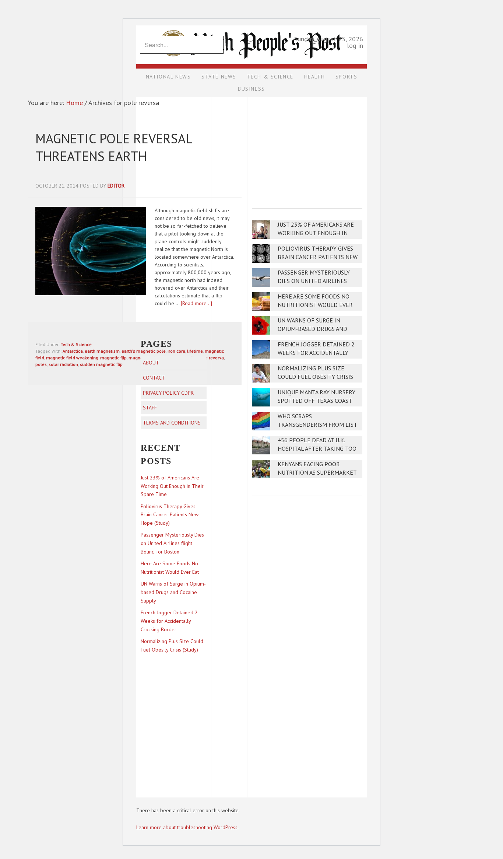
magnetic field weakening (72, 357)
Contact (154, 377)
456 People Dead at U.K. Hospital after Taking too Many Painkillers (317, 448)
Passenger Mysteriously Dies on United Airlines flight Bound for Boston (316, 281)
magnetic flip (113, 357)
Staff (150, 407)
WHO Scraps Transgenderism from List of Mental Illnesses (317, 424)
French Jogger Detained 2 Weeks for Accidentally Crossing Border (316, 353)
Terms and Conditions (172, 422)
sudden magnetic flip (101, 364)
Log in (355, 45)
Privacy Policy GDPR (168, 393)
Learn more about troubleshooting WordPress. (187, 827)
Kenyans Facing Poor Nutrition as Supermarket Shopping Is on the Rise (317, 472)
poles (41, 364)
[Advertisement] (307, 148)
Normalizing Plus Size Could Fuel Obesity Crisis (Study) (315, 376)
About (151, 362)
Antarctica (73, 351)
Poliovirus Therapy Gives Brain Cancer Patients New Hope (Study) (318, 257)
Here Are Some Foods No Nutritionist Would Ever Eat (315, 305)
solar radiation (63, 364)
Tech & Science (76, 344)
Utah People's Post (251, 25)
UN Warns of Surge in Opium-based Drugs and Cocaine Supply (312, 329)
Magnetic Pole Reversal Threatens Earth (113, 147)
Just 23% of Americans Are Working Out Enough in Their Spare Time (316, 233)
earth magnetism (102, 351)
